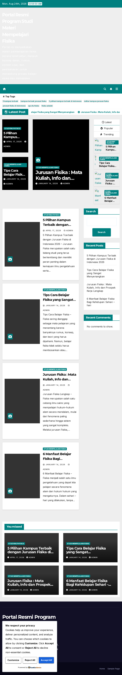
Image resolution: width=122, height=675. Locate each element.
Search (91, 211)
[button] (105, 88)
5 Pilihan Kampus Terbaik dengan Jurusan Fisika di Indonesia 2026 (101, 259)
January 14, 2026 (16, 179)
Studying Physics (12, 128)
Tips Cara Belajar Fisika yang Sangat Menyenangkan (108, 168)
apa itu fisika (33, 106)
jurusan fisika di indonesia (14, 106)
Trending (108, 134)
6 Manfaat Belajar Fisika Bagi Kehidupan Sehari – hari (61, 178)
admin (9, 184)
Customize (13, 660)
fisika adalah (47, 106)
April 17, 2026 (14, 141)
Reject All (30, 660)
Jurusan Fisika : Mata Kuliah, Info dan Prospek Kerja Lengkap (101, 287)
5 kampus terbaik (10, 101)
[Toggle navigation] (117, 88)
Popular (108, 128)
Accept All (46, 660)
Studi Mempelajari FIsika (12, 165)
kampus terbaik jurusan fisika (33, 101)
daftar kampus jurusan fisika (96, 101)
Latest (108, 122)
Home (102, 668)
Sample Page (114, 668)
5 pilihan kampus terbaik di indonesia (65, 101)
